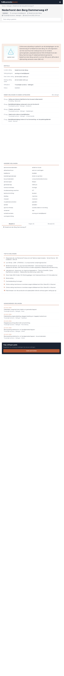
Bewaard (51, 224)
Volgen (31, 224)
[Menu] (60, 2)
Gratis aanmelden (31, 351)
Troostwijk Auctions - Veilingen (12, 15)
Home (3, 6)
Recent (12, 224)
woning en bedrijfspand (19, 13)
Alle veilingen (55, 95)
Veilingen (9, 6)
